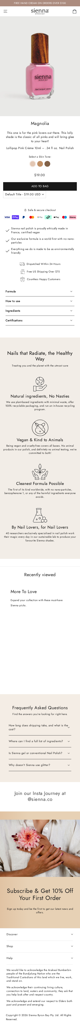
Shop (10, 946)
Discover (12, 934)
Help (10, 958)
